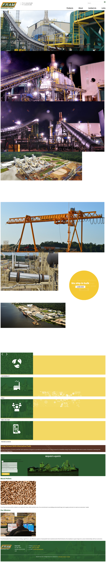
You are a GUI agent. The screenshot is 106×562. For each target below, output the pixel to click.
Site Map (68, 556)
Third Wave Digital (62, 556)
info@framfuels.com (38, 549)
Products (70, 8)
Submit (5, 474)
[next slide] (6, 354)
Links (103, 8)
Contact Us (92, 8)
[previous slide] (2, 354)
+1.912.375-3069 (28, 4)
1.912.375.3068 (29, 3)
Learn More (80, 287)
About (81, 8)
